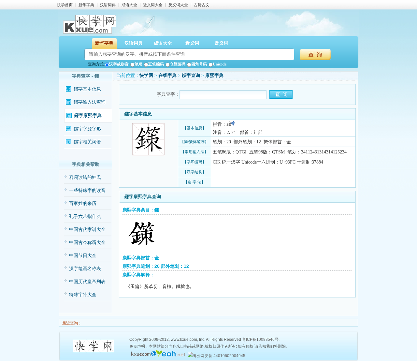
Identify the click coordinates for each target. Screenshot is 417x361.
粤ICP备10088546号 (260, 339)
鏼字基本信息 (87, 89)
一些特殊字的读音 (87, 190)
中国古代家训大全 (87, 229)
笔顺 (138, 64)
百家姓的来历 (82, 203)
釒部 (258, 132)
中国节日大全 (82, 255)
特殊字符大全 (82, 294)
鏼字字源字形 (87, 128)
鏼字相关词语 (87, 141)
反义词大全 (178, 5)
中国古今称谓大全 (87, 242)
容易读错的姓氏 (85, 177)
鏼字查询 (191, 75)
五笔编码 (156, 64)
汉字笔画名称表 (85, 268)
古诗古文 (201, 5)
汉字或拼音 (119, 64)
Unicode (219, 64)
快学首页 (65, 5)
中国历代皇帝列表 (87, 281)
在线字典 (167, 75)
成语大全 (129, 5)
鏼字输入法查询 (90, 102)
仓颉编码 (177, 64)
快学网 (146, 75)
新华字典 (86, 5)
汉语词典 (108, 5)
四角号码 (199, 64)
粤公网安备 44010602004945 (219, 356)
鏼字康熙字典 (88, 115)
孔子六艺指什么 (85, 216)
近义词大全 (153, 5)
